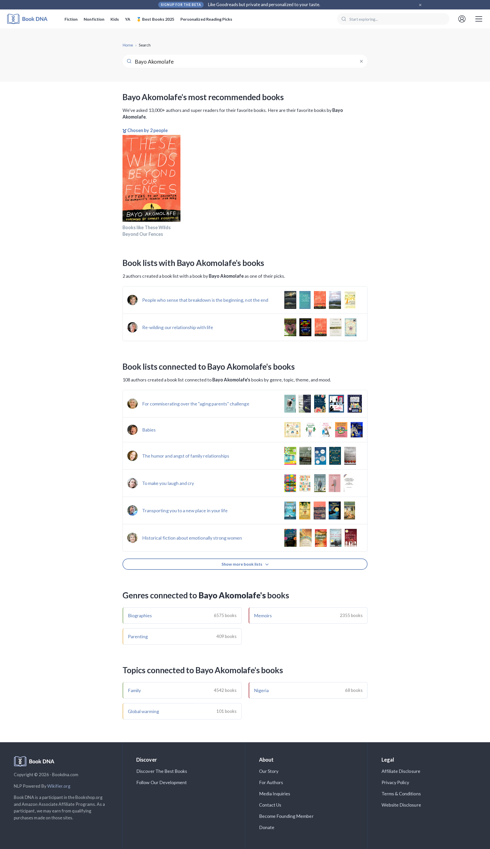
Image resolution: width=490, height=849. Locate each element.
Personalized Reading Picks (206, 19)
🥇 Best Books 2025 (155, 19)
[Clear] (361, 61)
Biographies (140, 615)
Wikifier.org (59, 786)
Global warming (143, 711)
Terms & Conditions (401, 793)
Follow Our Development (161, 782)
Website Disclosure (401, 805)
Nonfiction (94, 19)
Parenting (138, 636)
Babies (149, 430)
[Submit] (343, 19)
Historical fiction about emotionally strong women (192, 538)
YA (127, 19)
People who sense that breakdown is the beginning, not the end (205, 300)
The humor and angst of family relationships (185, 456)
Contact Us (270, 805)
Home (127, 45)
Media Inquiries (274, 793)
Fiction (71, 19)
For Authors (271, 782)
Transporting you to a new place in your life (185, 510)
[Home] (31, 19)
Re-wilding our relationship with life (177, 327)
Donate (266, 827)
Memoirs (263, 615)
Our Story (268, 771)
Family (134, 690)
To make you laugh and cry (168, 483)
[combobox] (393, 19)
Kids (115, 19)
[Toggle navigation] (478, 19)
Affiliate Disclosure (401, 771)
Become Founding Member (286, 816)
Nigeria (261, 690)
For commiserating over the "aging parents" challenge (195, 403)
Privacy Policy (395, 782)
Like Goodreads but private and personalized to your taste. (264, 4)
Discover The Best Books (161, 771)
